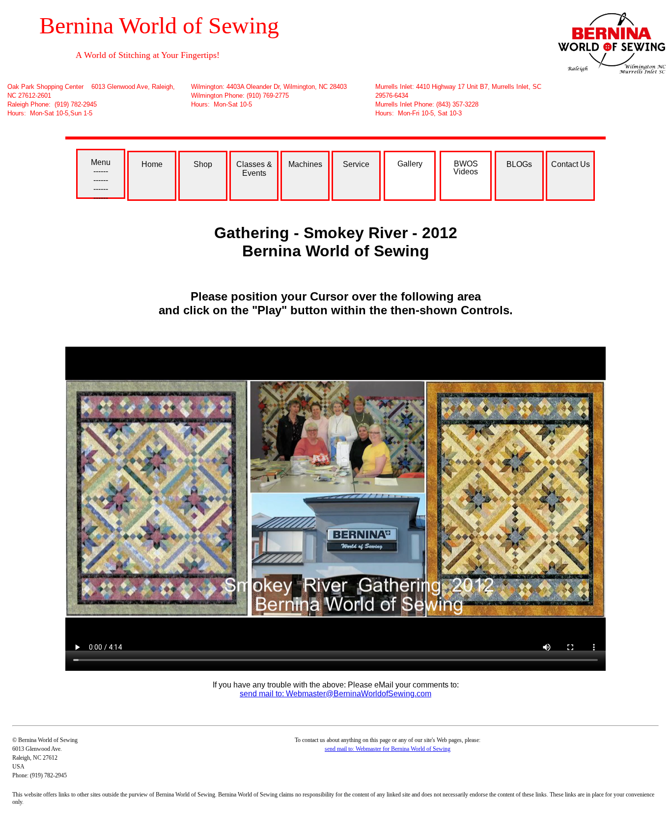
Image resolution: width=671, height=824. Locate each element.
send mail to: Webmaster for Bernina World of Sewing (387, 748)
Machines (305, 164)
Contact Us (570, 164)
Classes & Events (254, 168)
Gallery (409, 164)
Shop (203, 164)
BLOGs (519, 164)
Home (152, 164)
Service (356, 164)
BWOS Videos (465, 168)
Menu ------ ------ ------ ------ (101, 178)
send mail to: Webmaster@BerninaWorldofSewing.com (335, 693)
